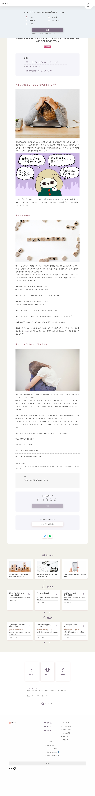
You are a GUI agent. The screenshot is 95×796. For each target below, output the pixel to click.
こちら (27, 331)
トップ (28, 688)
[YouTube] (10, 768)
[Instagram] (14, 768)
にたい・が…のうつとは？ (30, 456)
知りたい (34, 688)
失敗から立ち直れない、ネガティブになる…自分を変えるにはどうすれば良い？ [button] (46, 691)
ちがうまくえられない (24, 445)
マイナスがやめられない (24, 439)
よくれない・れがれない (26, 450)
